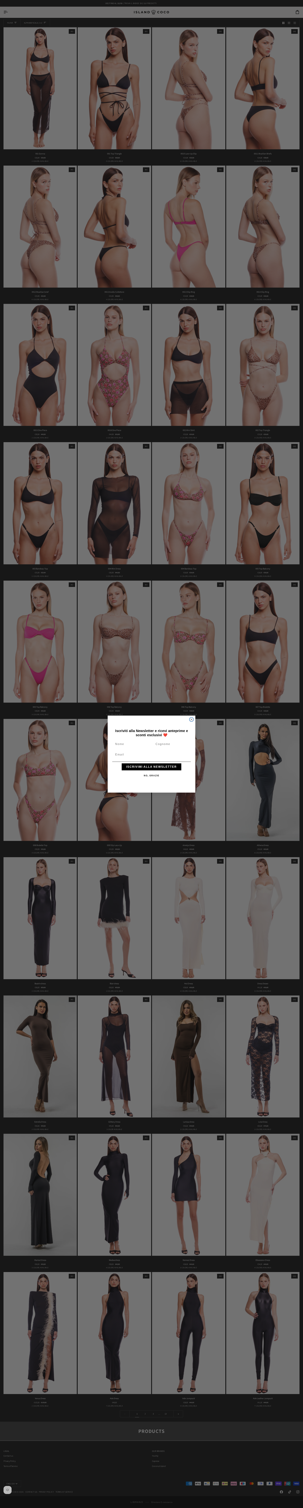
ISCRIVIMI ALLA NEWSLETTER (151, 766)
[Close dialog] (191, 719)
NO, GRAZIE (151, 775)
